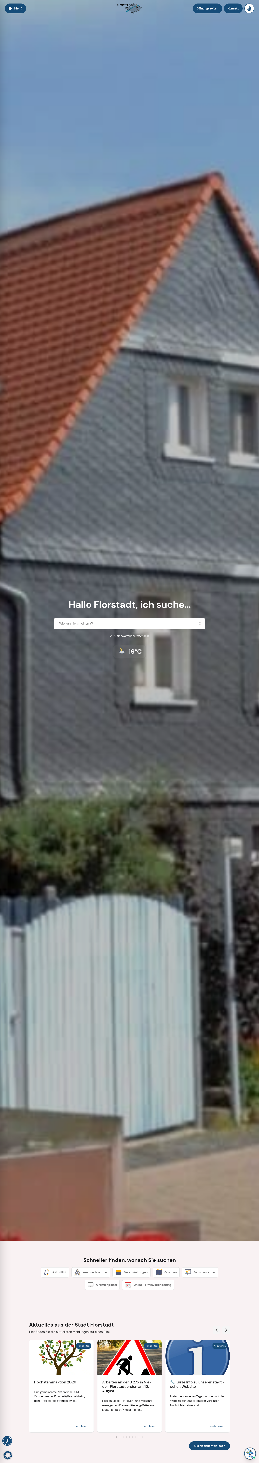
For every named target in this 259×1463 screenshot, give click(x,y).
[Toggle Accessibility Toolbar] (7, 1440)
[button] (216, 1330)
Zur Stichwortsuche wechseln (129, 636)
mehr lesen (81, 1426)
